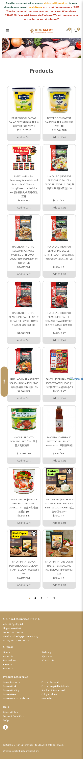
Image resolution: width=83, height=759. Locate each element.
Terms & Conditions (14, 716)
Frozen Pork (9, 686)
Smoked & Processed (53, 690)
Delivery (46, 652)
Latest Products (11, 682)
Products (8, 668)
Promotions (9, 660)
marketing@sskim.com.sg (24, 636)
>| (54, 597)
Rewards (7, 664)
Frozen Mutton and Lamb (16, 698)
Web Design (9, 750)
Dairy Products (49, 694)
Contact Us (48, 660)
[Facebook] (41, 727)
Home (6, 652)
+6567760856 (15, 632)
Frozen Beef (10, 694)
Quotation (47, 656)
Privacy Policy (10, 712)
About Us (8, 656)
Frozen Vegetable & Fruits (56, 686)
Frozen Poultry (11, 690)
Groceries (47, 698)
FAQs (6, 720)
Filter (4, 381)
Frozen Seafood (50, 682)
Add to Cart (23, 137)
